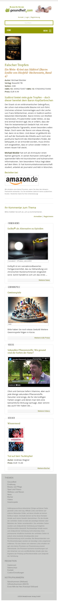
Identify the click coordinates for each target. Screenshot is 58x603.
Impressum (11, 565)
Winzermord (14, 423)
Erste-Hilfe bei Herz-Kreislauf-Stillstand (22, 587)
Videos (10, 500)
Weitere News (44, 280)
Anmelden (38, 216)
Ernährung (11, 484)
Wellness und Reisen (15, 492)
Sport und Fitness (14, 489)
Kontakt (21, 17)
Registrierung (35, 17)
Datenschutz (12, 568)
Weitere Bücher (43, 468)
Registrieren (48, 216)
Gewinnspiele (14, 292)
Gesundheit (11, 482)
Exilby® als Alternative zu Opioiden (25, 228)
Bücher (10, 497)
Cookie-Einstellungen (15, 573)
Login (27, 17)
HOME (9, 30)
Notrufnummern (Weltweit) (17, 582)
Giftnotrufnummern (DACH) (17, 584)
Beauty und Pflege (14, 487)
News (9, 495)
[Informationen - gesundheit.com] (29, 8)
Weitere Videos (44, 411)
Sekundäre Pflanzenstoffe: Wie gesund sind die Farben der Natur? (27, 351)
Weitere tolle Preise (42, 338)
